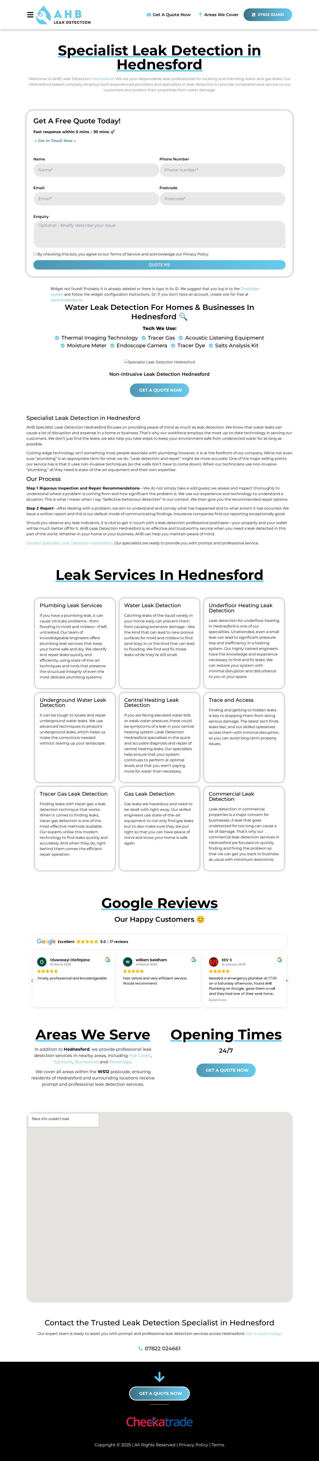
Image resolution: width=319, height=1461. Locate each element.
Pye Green (140, 1055)
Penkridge (120, 1061)
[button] (286, 980)
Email (39, 188)
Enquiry (41, 216)
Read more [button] (218, 1000)
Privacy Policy (193, 1444)
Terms (218, 1444)
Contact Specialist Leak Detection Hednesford (69, 543)
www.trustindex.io (66, 300)
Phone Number (174, 159)
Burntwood (87, 1061)
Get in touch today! (264, 1333)
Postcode (168, 188)
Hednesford (103, 79)
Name (39, 159)
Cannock (63, 1061)
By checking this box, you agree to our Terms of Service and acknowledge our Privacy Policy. (123, 254)
